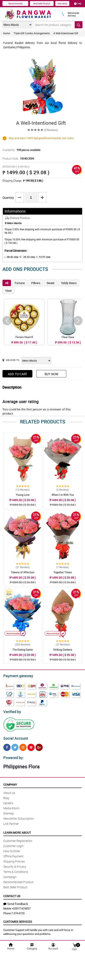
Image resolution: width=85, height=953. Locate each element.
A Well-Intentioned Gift (65, 33)
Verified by (12, 711)
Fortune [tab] (20, 283)
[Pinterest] (31, 747)
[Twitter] (15, 747)
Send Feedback (17, 904)
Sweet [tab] (50, 283)
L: (11, 257)
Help (79, 3)
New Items (62, 3)
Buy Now (51, 374)
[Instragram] (23, 747)
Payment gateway (18, 675)
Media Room (11, 808)
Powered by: (13, 757)
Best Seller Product (41, 3)
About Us (9, 793)
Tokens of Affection (22, 572)
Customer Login (13, 846)
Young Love (23, 495)
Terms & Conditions (15, 872)
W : (27, 257)
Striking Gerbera (62, 649)
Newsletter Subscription (18, 818)
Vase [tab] (8, 291)
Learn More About (17, 832)
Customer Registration (17, 841)
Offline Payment (13, 856)
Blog (6, 798)
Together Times (62, 572)
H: (43, 257)
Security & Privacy (14, 866)
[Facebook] (7, 747)
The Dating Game (22, 649)
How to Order (11, 851)
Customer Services (17, 922)
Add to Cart (17, 374)
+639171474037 (21, 908)
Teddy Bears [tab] (69, 283)
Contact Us (11, 896)
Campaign (10, 877)
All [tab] (6, 283)
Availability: (21, 150)
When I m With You (63, 495)
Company (10, 784)
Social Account (15, 738)
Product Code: (18, 158)
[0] (74, 945)
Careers (8, 803)
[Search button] (79, 24)
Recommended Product (18, 882)
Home (6, 33)
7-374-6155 (18, 913)
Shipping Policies (14, 861)
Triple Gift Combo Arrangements (32, 33)
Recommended (15, 3)
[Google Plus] (39, 747)
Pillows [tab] (35, 283)
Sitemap (8, 813)
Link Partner (11, 824)
